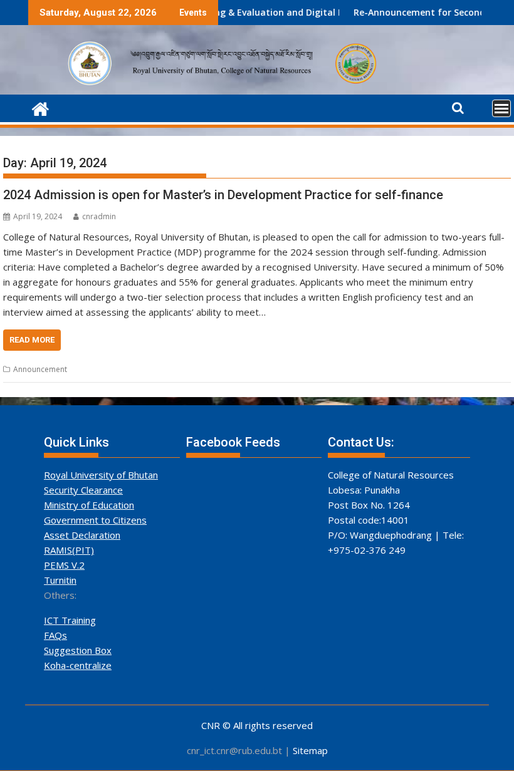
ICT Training (70, 620)
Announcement (40, 369)
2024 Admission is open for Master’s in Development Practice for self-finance (223, 194)
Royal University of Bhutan (101, 474)
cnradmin (99, 216)
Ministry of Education (89, 505)
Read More (32, 339)
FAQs (55, 635)
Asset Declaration (82, 535)
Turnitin (60, 580)
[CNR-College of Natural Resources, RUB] (40, 107)
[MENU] (501, 108)
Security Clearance (83, 490)
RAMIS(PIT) (69, 550)
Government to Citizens (95, 520)
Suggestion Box (78, 650)
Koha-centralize (78, 665)
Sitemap (310, 750)
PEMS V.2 (64, 565)
